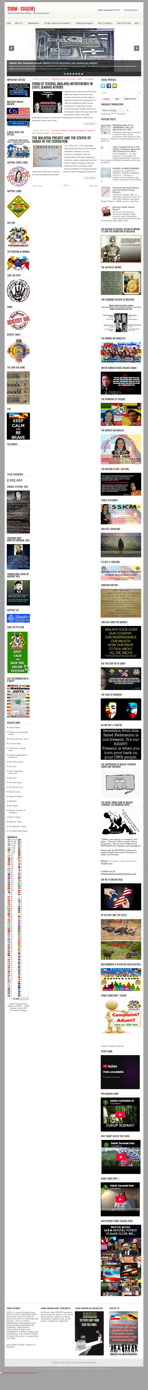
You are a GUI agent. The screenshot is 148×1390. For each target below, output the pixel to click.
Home (9, 23)
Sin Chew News (15, 782)
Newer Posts (37, 186)
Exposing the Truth (58, 79)
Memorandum (34, 22)
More (138, 22)
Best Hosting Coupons (104, 1369)
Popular (106, 99)
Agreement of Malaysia (60, 130)
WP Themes (52, 1369)
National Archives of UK (18, 739)
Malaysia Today (15, 822)
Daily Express (14, 792)
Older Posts (93, 186)
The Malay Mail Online (18, 831)
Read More (89, 124)
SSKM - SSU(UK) (21, 8)
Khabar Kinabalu (15, 796)
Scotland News (15, 744)
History (73, 79)
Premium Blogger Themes (85, 1369)
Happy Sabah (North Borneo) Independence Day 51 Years (44, 63)
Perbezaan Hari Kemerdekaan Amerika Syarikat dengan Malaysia (126, 190)
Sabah (79, 79)
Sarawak (46, 133)
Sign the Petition (124, 23)
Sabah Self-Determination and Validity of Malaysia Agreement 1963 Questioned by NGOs (126, 149)
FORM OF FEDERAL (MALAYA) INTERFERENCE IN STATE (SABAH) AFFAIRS (62, 85)
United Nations (131, 10)
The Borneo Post (16, 787)
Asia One (12, 766)
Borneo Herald (14, 817)
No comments (89, 79)
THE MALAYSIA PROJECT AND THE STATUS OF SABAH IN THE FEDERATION (61, 139)
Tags (117, 99)
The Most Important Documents (58, 22)
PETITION (119, 850)
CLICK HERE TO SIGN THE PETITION (122, 861)
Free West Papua (16, 762)
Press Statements (105, 23)
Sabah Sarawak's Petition (109, 10)
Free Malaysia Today (17, 826)
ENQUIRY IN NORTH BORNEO (126, 168)
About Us (19, 22)
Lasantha (72, 1369)
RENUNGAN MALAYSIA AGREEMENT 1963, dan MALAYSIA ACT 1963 (123, 127)
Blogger (23, 1010)
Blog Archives (130, 99)
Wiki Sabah (13, 806)
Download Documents (84, 23)
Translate (121, 114)
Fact (68, 79)
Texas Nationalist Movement (16, 772)
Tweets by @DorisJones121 (112, 1046)
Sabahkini (13, 801)
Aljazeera (12, 778)
